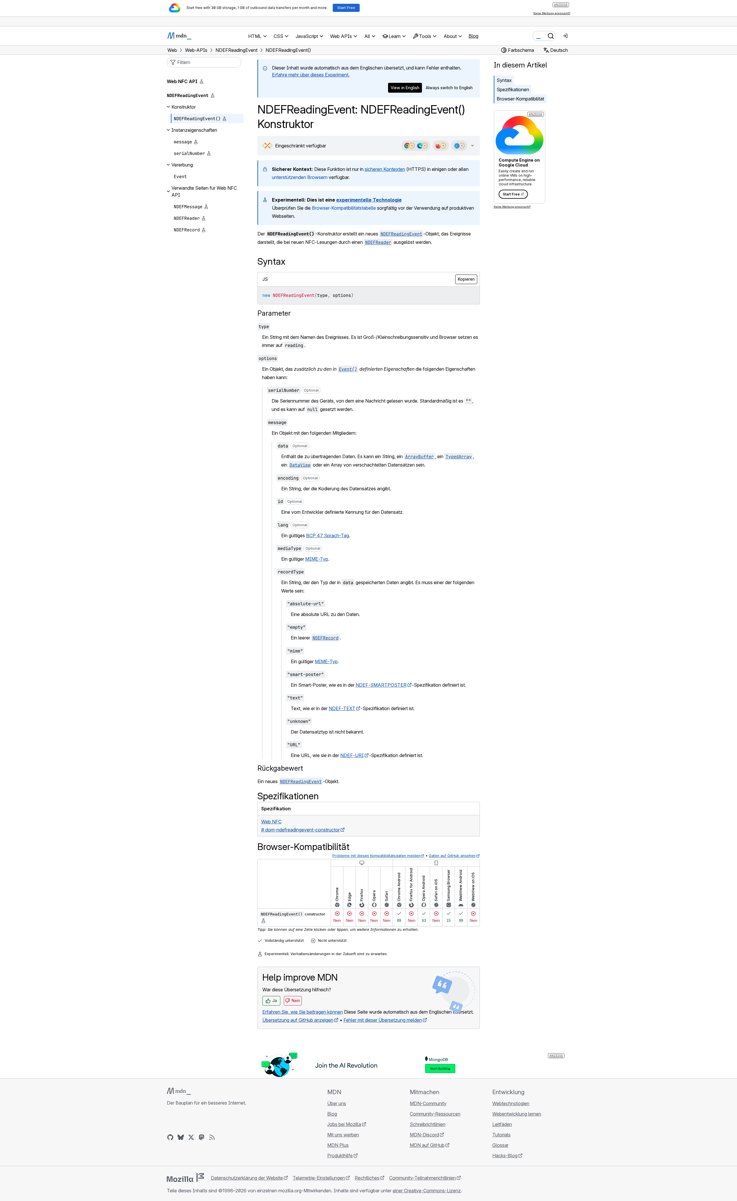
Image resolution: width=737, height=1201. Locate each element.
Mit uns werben (343, 1135)
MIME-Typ (316, 559)
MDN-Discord (424, 1135)
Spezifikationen (513, 89)
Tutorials (501, 1135)
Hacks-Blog (504, 1155)
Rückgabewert (280, 768)
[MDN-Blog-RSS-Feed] (212, 1137)
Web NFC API (182, 81)
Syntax (504, 80)
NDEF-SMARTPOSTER (381, 685)
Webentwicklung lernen (516, 1114)
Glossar (500, 1145)
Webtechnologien (510, 1103)
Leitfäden (502, 1124)
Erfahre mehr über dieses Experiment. (311, 75)
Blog (473, 36)
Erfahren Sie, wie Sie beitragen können (302, 1012)
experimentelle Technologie (369, 200)
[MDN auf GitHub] (170, 1137)
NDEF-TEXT (342, 708)
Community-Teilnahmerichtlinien (422, 1178)
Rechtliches (367, 1178)
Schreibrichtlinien (427, 1124)
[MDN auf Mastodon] (201, 1137)
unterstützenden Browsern (300, 177)
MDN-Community (428, 1103)
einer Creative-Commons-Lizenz (427, 1190)
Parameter (274, 313)
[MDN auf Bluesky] (180, 1137)
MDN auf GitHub (427, 1145)
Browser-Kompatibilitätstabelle (344, 208)
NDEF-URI (352, 755)
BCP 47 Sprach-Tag (327, 535)
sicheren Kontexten (385, 169)
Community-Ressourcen (435, 1114)
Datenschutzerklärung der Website (247, 1178)
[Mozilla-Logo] (185, 1177)
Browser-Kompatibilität (520, 99)
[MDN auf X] (191, 1137)
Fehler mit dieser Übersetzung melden (382, 1020)
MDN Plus (338, 1145)
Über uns (336, 1103)
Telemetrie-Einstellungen (319, 1178)
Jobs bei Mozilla (344, 1124)
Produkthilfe (340, 1155)
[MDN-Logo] (179, 1091)
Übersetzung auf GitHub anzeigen (297, 1020)
